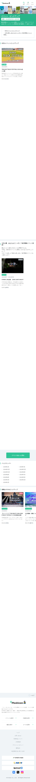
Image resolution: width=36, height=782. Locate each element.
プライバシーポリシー (18, 745)
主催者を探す (26, 718)
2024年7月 (22, 474)
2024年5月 (22, 477)
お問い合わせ (18, 735)
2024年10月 (6, 472)
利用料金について (18, 738)
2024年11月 (22, 469)
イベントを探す (9, 718)
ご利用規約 (18, 742)
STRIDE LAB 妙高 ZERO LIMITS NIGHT (12, 279)
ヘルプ (32, 695)
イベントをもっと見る (18, 455)
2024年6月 (6, 477)
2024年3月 (22, 479)
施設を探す (9, 724)
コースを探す (26, 724)
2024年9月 (22, 472)
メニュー (32, 4)
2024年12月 (6, 469)
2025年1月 (22, 467)
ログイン (28, 4)
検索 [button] (24, 4)
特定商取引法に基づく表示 (18, 751)
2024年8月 (6, 474)
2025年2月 (6, 467)
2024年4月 (6, 479)
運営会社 (18, 748)
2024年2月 (6, 482)
